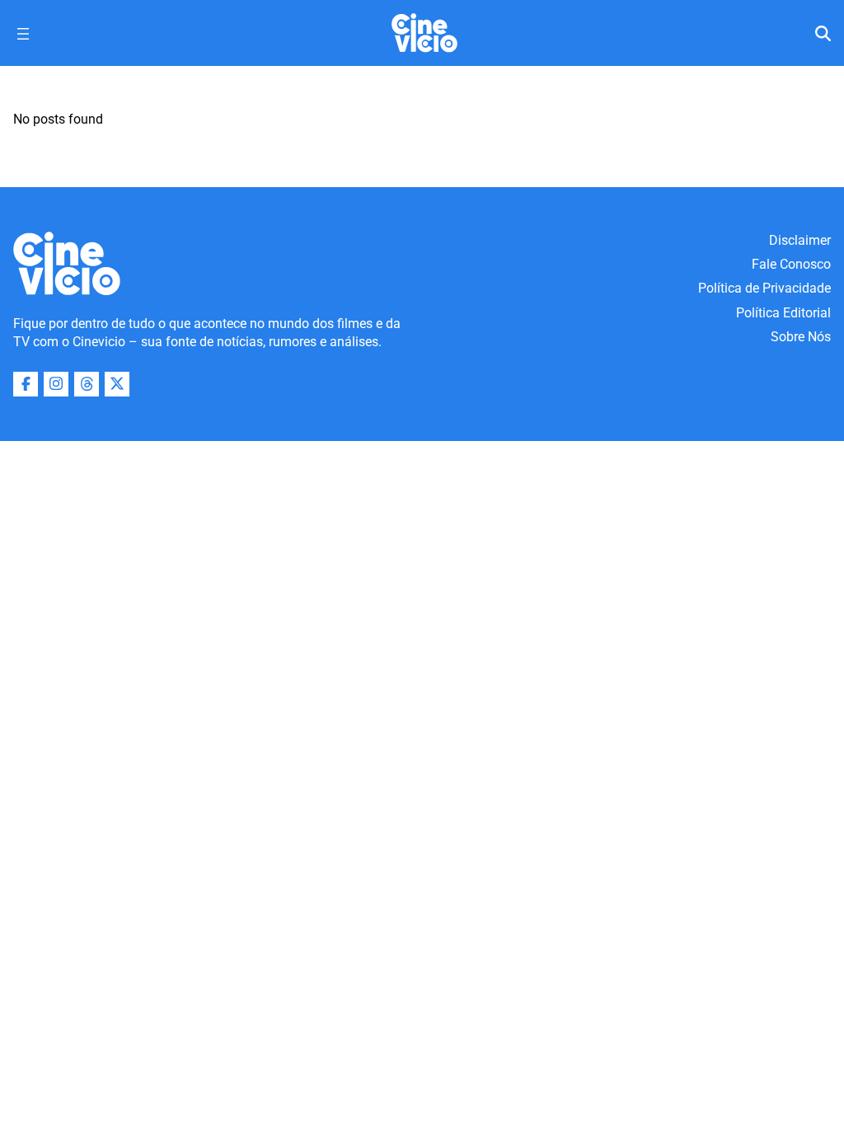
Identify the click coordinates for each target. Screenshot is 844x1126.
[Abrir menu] (23, 34)
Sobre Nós (801, 337)
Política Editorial (783, 313)
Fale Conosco (791, 264)
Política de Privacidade (764, 288)
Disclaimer (800, 240)
